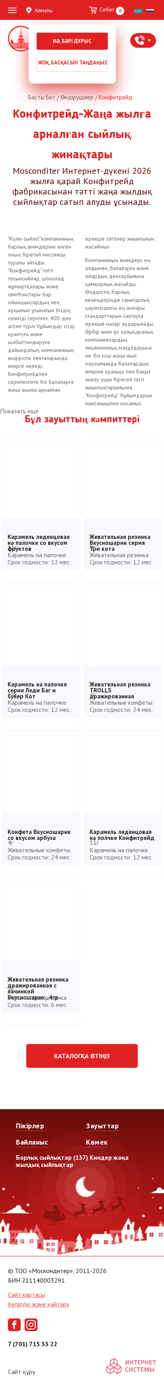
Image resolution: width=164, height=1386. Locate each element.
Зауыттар (102, 1125)
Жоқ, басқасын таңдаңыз (72, 62)
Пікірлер (30, 1125)
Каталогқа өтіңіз (82, 1056)
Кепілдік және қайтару (38, 1304)
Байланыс (32, 1142)
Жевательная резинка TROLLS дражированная (120, 685)
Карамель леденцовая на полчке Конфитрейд (122, 833)
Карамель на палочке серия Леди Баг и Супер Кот (37, 685)
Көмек (97, 1142)
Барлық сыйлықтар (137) (52, 1157)
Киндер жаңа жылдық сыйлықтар (72, 1160)
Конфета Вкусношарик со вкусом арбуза (39, 833)
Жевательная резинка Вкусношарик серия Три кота (120, 538)
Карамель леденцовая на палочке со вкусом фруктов (39, 538)
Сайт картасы (26, 1295)
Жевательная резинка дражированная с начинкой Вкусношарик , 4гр (38, 981)
